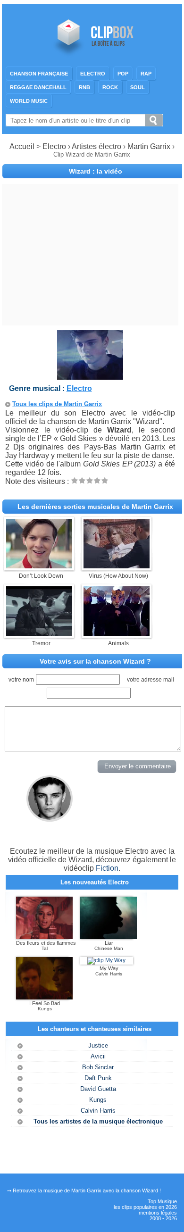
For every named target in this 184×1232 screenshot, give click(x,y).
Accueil (21, 146)
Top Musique (162, 1201)
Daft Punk (98, 1078)
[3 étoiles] (89, 480)
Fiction (107, 868)
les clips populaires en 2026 (145, 1207)
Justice (98, 1045)
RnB (84, 87)
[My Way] (106, 960)
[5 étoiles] (105, 480)
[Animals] (117, 633)
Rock (110, 87)
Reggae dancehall (38, 87)
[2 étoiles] (82, 480)
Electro (92, 73)
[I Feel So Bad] (44, 997)
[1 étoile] (74, 480)
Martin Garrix (149, 146)
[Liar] (108, 937)
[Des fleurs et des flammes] (44, 937)
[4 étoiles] (97, 480)
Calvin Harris (98, 1110)
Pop (122, 73)
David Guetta (98, 1088)
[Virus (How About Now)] (117, 566)
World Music (29, 101)
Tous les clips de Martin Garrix (57, 404)
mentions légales (158, 1212)
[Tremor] (39, 633)
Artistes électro (96, 146)
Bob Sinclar (98, 1067)
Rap (146, 73)
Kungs (98, 1099)
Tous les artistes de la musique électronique (98, 1121)
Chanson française (39, 73)
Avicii (98, 1056)
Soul (137, 87)
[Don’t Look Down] (39, 566)
